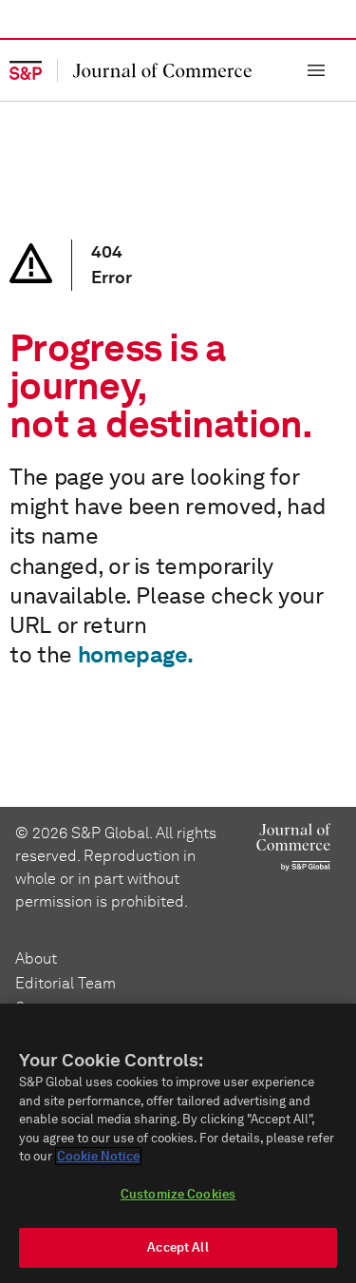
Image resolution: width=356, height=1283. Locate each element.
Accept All (177, 1247)
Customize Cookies (178, 1194)
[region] (178, 1143)
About (36, 958)
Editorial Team (65, 983)
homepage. (136, 654)
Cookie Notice (98, 1156)
